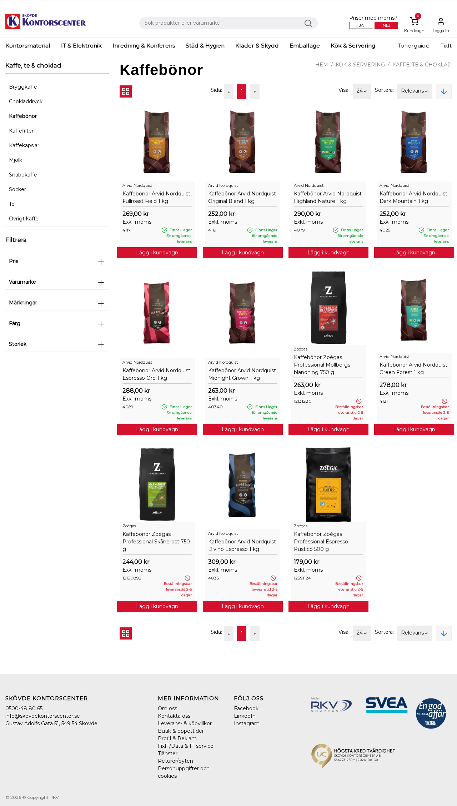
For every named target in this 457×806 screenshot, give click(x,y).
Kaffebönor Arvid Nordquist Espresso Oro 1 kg (156, 374)
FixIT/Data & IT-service (186, 746)
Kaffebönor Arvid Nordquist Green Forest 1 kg (413, 368)
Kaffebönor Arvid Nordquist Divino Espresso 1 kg (242, 545)
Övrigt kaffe (24, 218)
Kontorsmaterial (27, 45)
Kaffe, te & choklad (422, 64)
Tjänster (167, 753)
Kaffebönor (23, 116)
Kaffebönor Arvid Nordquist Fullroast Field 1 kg (156, 197)
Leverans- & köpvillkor (185, 723)
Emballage (305, 45)
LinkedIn (245, 716)
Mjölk (15, 160)
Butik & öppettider (181, 731)
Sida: (216, 90)
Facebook (246, 708)
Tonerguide (414, 45)
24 (360, 91)
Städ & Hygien (205, 45)
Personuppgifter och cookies (184, 772)
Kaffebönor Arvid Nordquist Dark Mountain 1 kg (413, 197)
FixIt (446, 45)
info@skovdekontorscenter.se (42, 716)
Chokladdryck (25, 101)
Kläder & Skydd (257, 45)
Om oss (167, 708)
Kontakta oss (174, 716)
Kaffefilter (21, 131)
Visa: (344, 90)
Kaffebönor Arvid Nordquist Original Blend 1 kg (242, 197)
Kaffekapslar (24, 145)
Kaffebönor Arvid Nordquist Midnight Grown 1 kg (242, 374)
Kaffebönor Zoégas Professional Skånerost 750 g (156, 541)
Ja (361, 25)
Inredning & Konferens (143, 45)
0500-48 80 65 (23, 708)
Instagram (247, 723)
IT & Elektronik (81, 45)
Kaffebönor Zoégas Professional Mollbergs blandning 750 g (322, 364)
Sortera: (384, 90)
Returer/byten (175, 761)
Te (12, 204)
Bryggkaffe (23, 87)
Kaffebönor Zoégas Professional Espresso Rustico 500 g (321, 541)
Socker (17, 189)
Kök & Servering (353, 45)
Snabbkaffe (23, 174)
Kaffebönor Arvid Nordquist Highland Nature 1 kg (328, 197)
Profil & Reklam (177, 738)
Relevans (412, 91)
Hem (321, 64)
